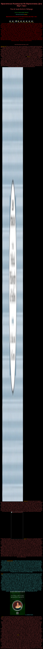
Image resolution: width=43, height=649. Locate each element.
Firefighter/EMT (10, 560)
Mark (18, 634)
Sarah (2, 573)
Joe (2, 616)
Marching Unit (3, 46)
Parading (25, 14)
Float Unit (25, 501)
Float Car (28, 56)
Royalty (25, 538)
